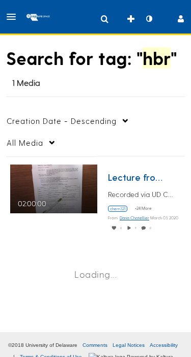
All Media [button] (25, 142)
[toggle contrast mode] (148, 19)
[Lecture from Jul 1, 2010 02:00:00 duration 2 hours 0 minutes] (53, 187)
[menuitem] (104, 19)
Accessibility (164, 345)
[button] (14, 17)
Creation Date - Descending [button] (62, 120)
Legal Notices (129, 345)
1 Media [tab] (26, 82)
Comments (95, 345)
